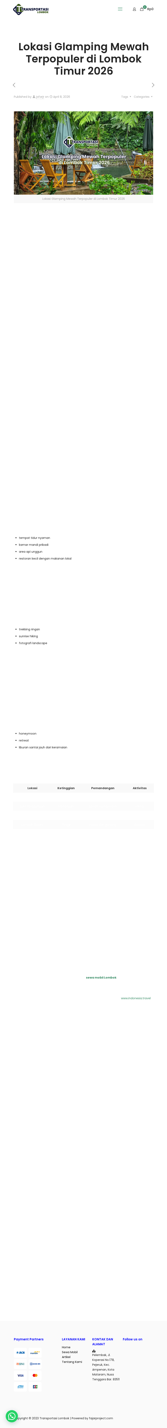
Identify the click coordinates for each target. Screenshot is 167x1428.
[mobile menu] (120, 9)
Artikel (66, 1357)
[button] (12, 1416)
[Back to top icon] (147, 1419)
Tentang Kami (72, 1362)
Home (66, 1347)
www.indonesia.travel (136, 998)
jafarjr (40, 97)
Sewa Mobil (70, 1352)
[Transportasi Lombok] (30, 9)
